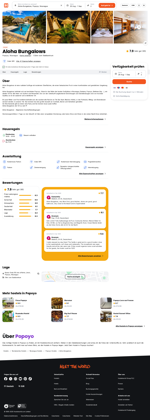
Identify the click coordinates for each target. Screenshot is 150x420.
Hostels (56, 378)
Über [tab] (4, 72)
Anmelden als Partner (125, 405)
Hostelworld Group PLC (126, 378)
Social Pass (90, 378)
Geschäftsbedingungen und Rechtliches (34, 416)
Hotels (56, 383)
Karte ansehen (25, 56)
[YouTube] (20, 378)
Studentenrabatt (91, 405)
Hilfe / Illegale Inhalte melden (64, 405)
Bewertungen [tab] (36, 72)
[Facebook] (5, 378)
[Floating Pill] (139, 27)
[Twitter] (10, 378)
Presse (120, 383)
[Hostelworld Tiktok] (30, 378)
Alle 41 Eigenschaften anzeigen (28, 61)
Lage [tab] (25, 72)
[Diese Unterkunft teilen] (145, 43)
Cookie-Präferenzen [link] (102, 416)
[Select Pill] (139, 5)
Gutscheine (55, 416)
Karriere (121, 389)
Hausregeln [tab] (15, 72)
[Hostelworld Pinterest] (25, 378)
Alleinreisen (90, 399)
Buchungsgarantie (92, 389)
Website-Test (78, 416)
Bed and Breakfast (60, 389)
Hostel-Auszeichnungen (94, 394)
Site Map (89, 416)
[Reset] (61, 5)
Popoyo (5, 56)
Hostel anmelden (124, 399)
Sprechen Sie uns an (61, 399)
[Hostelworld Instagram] (15, 378)
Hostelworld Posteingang (126, 410)
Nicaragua (14, 56)
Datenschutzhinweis (11, 416)
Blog (87, 383)
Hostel (5, 47)
